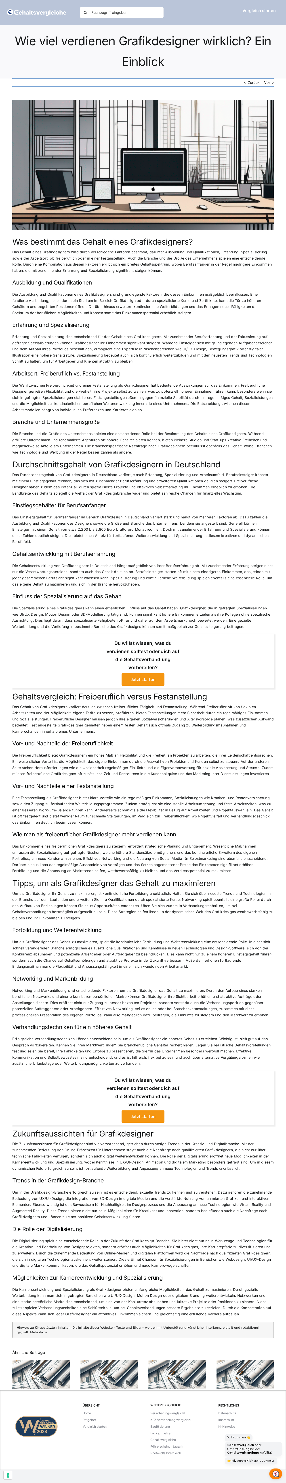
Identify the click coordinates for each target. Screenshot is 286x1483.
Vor (267, 82)
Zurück (254, 82)
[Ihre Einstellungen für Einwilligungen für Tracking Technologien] (8, 1475)
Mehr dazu (38, 1332)
